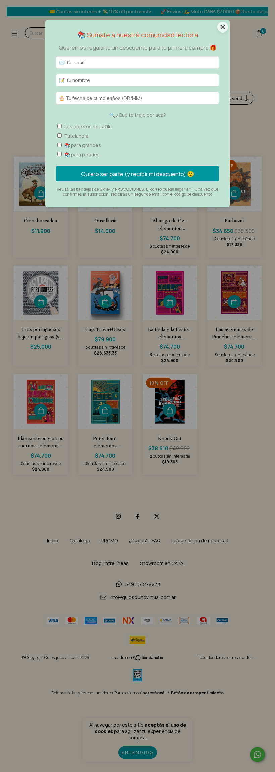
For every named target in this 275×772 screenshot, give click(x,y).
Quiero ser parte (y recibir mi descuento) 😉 (137, 174)
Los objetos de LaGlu (88, 126)
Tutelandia (76, 136)
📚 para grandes (82, 145)
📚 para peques (82, 154)
